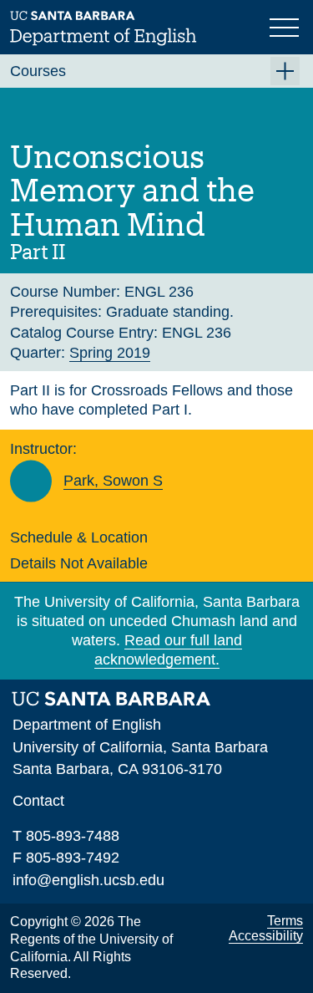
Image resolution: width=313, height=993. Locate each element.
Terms (285, 921)
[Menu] (286, 26)
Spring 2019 (109, 352)
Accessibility (266, 936)
